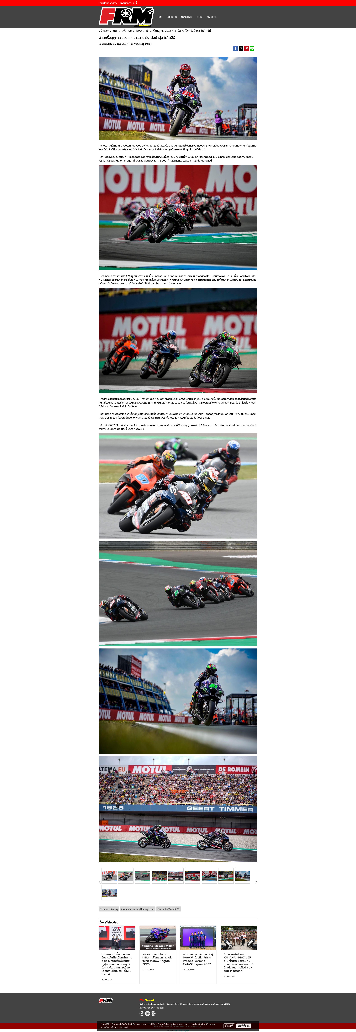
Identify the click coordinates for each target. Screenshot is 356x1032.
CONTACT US (172, 17)
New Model (211, 17)
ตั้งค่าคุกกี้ (229, 1025)
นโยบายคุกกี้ (123, 1027)
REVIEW (199, 17)
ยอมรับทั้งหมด (244, 1025)
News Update (186, 17)
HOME (160, 17)
